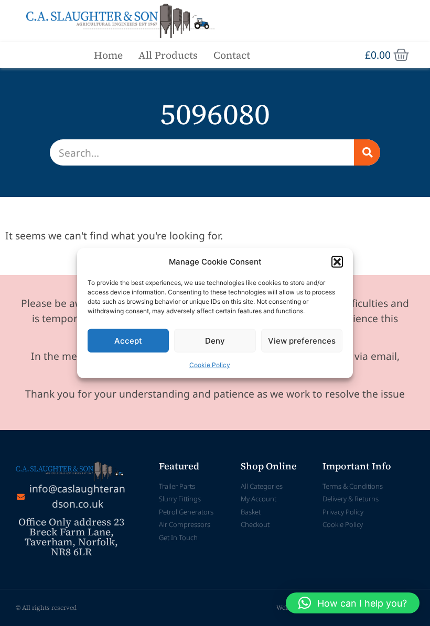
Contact (231, 55)
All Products (168, 55)
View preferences (302, 340)
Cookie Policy (209, 365)
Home (108, 55)
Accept (128, 340)
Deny (215, 340)
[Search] (367, 152)
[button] (337, 262)
